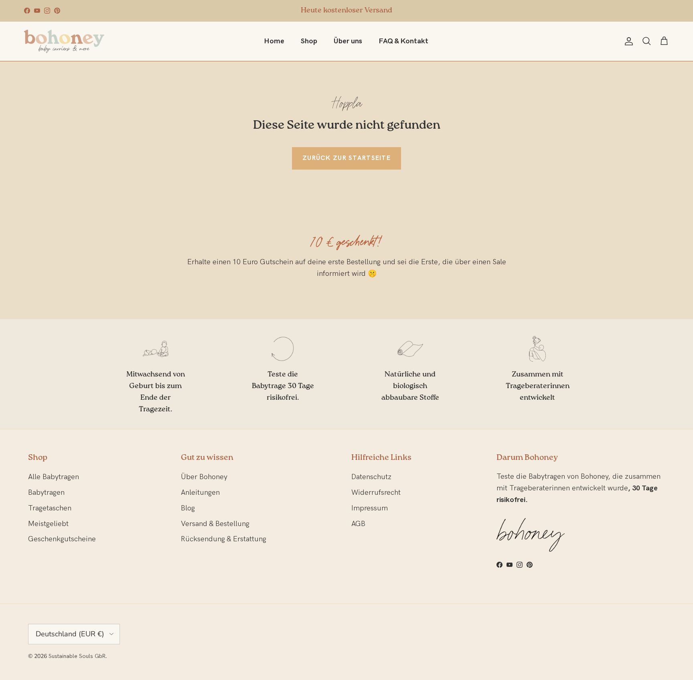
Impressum (369, 508)
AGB (358, 524)
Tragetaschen (49, 508)
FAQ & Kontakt (403, 41)
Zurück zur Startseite (346, 158)
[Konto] (627, 41)
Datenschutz (371, 477)
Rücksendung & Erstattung (223, 539)
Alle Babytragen (53, 477)
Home (274, 41)
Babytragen (46, 492)
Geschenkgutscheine (62, 539)
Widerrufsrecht (376, 492)
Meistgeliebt (48, 524)
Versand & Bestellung (215, 524)
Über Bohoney (204, 477)
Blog (188, 508)
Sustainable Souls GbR (77, 656)
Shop (309, 41)
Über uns (348, 41)
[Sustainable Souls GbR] (64, 41)
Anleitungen (200, 492)
